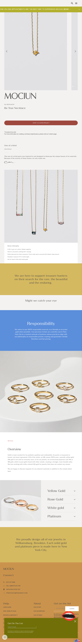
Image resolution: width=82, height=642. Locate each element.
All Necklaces (9, 104)
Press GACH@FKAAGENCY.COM (16, 593)
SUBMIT (72, 608)
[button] (72, 3)
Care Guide (7, 607)
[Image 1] (72, 86)
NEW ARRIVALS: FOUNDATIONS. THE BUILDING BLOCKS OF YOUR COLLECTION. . (37, 9)
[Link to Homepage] (41, 95)
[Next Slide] (75, 51)
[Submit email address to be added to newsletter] (36, 627)
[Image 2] (74, 86)
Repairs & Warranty (10, 615)
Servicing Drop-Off (13, 589)
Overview (14, 449)
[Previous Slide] (6, 51)
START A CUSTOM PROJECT (41, 123)
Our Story (37, 607)
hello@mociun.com (13, 586)
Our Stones (38, 615)
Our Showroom (39, 611)
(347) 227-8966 (10, 582)
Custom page (52, 134)
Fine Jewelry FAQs (9, 611)
